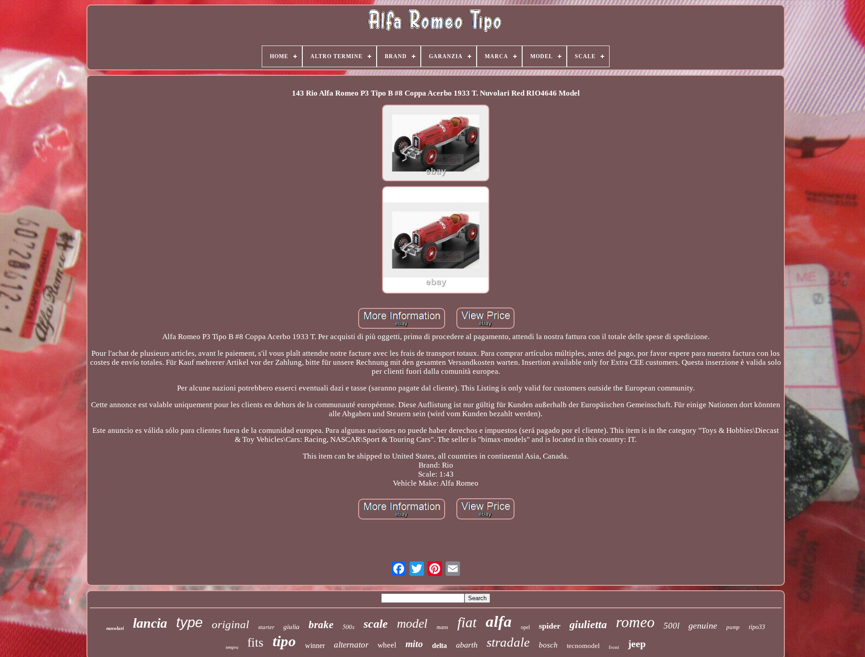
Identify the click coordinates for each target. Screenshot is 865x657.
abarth (467, 644)
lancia (150, 623)
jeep (637, 643)
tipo (284, 641)
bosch (548, 645)
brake (321, 624)
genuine (702, 625)
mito (414, 644)
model (412, 623)
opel (525, 627)
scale (376, 623)
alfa (499, 621)
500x (348, 626)
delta (439, 645)
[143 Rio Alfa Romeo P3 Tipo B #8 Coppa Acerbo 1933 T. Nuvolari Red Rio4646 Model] (435, 144)
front (614, 647)
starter (266, 627)
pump (733, 627)
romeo (635, 622)
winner (315, 645)
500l (671, 625)
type (189, 622)
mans (442, 627)
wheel (387, 645)
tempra (232, 647)
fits (255, 642)
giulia (291, 626)
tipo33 (757, 627)
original (230, 624)
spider (549, 625)
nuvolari (115, 628)
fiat (467, 622)
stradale (508, 642)
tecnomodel (583, 645)
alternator (351, 644)
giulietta (588, 624)
